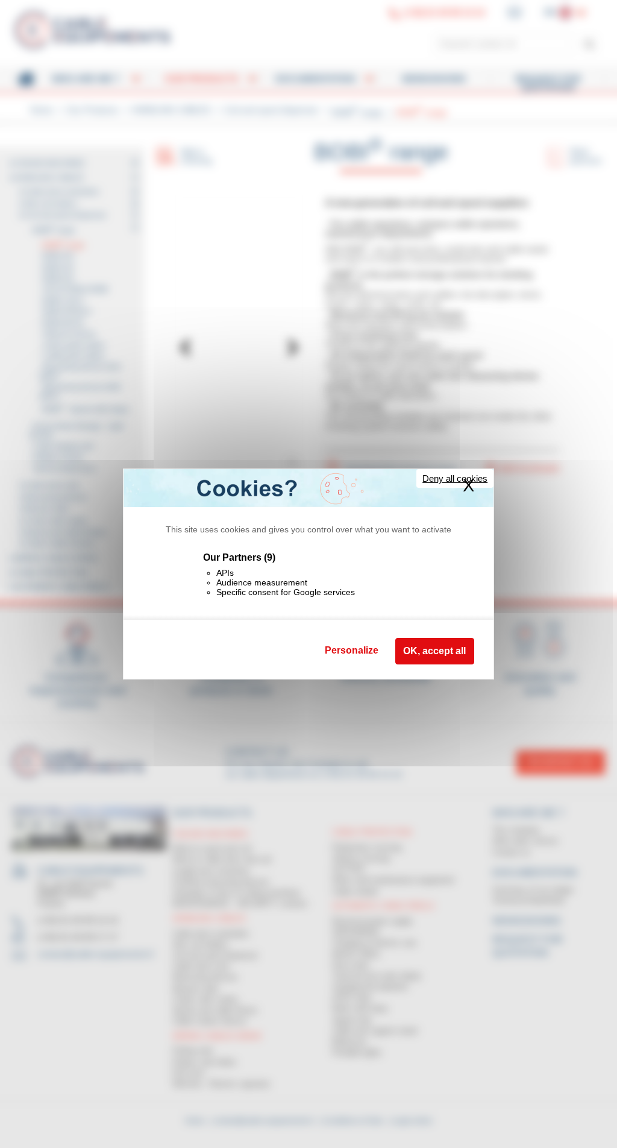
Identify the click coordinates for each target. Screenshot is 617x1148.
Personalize (351, 650)
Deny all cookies (454, 478)
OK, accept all (434, 651)
